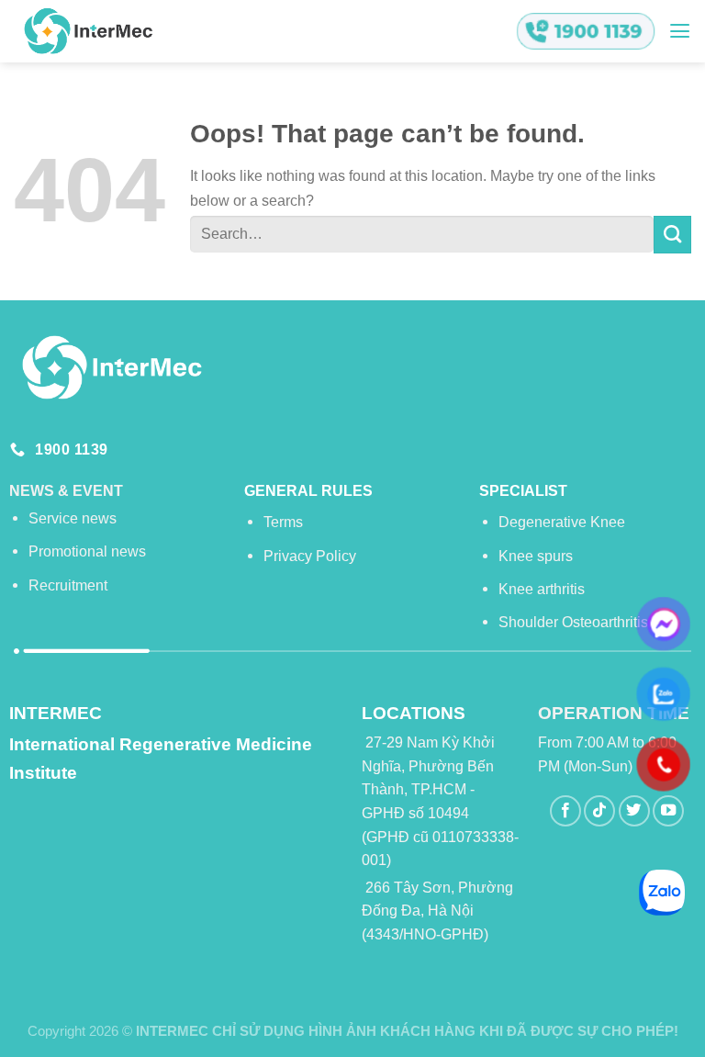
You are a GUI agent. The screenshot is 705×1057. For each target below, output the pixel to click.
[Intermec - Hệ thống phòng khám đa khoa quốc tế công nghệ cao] (87, 31)
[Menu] (679, 31)
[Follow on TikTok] (599, 810)
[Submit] (672, 234)
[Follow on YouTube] (668, 810)
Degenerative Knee (561, 521)
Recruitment (67, 585)
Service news (72, 518)
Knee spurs (535, 555)
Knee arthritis (541, 588)
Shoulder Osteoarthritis (573, 621)
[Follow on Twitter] (634, 810)
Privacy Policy (309, 555)
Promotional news (87, 551)
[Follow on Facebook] (565, 810)
